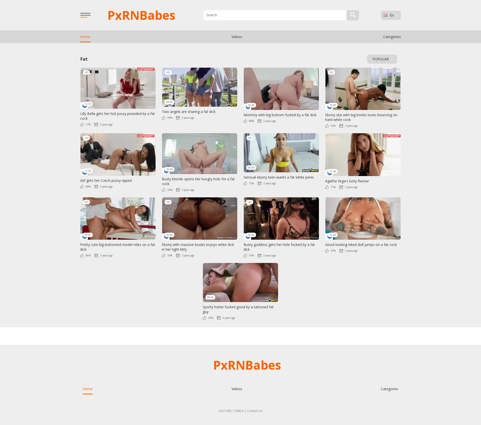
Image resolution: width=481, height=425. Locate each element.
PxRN (141, 15)
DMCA (239, 411)
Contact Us (255, 411)
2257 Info (225, 411)
